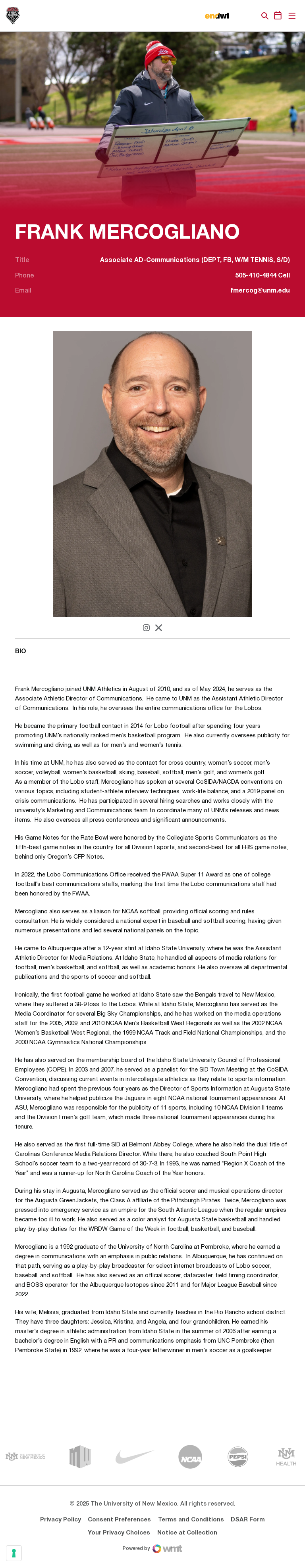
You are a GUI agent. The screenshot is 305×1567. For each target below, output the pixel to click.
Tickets (237, 16)
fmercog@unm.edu (260, 291)
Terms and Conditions (191, 1520)
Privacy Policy (60, 1520)
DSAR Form (248, 1520)
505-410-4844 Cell (262, 276)
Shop (251, 16)
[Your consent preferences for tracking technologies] (13, 1553)
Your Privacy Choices (119, 1533)
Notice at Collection (187, 1533)
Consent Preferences (119, 1520)
